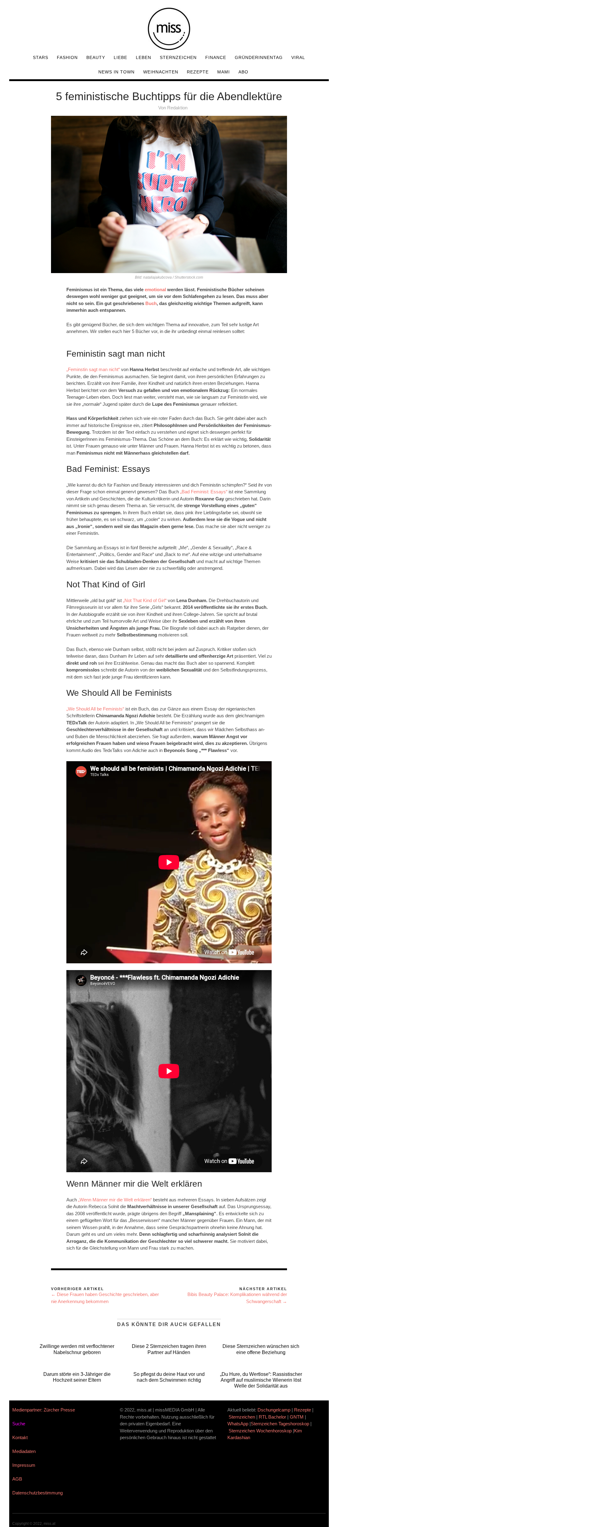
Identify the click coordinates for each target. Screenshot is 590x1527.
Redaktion (177, 107)
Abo (243, 71)
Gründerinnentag (259, 57)
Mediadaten (24, 1451)
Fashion (67, 57)
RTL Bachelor (272, 1416)
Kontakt (20, 1437)
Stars (40, 57)
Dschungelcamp (274, 1409)
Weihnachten (160, 71)
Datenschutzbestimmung (37, 1492)
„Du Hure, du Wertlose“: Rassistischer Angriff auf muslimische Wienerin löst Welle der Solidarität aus (261, 1380)
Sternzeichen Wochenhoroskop (260, 1430)
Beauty (95, 57)
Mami (223, 71)
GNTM (297, 1416)
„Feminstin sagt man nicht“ (93, 369)
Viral (298, 57)
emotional (155, 289)
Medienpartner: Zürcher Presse (43, 1409)
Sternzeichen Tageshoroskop (280, 1423)
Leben (143, 57)
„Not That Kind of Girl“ (145, 600)
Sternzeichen (178, 57)
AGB (17, 1479)
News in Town (116, 71)
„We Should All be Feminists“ (95, 708)
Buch (151, 303)
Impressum (23, 1465)
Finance (215, 57)
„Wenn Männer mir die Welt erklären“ (115, 1199)
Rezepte (198, 71)
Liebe (120, 57)
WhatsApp (237, 1423)
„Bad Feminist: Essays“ (203, 491)
